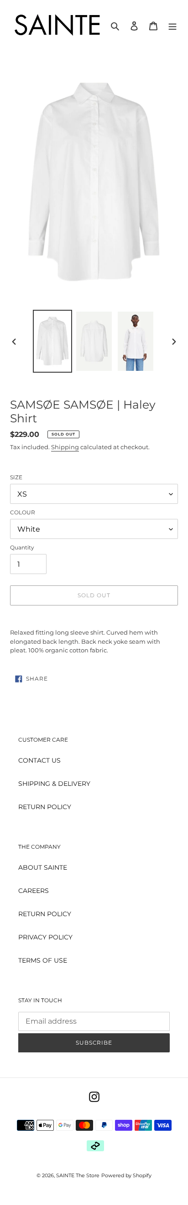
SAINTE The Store (77, 1175)
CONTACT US (39, 760)
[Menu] (172, 25)
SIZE (16, 477)
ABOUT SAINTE (42, 867)
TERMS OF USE (42, 960)
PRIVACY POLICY (45, 937)
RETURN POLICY (44, 807)
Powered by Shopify (126, 1175)
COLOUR (22, 512)
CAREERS (33, 891)
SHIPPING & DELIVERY (54, 783)
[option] (52, 341)
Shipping (65, 447)
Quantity (22, 547)
